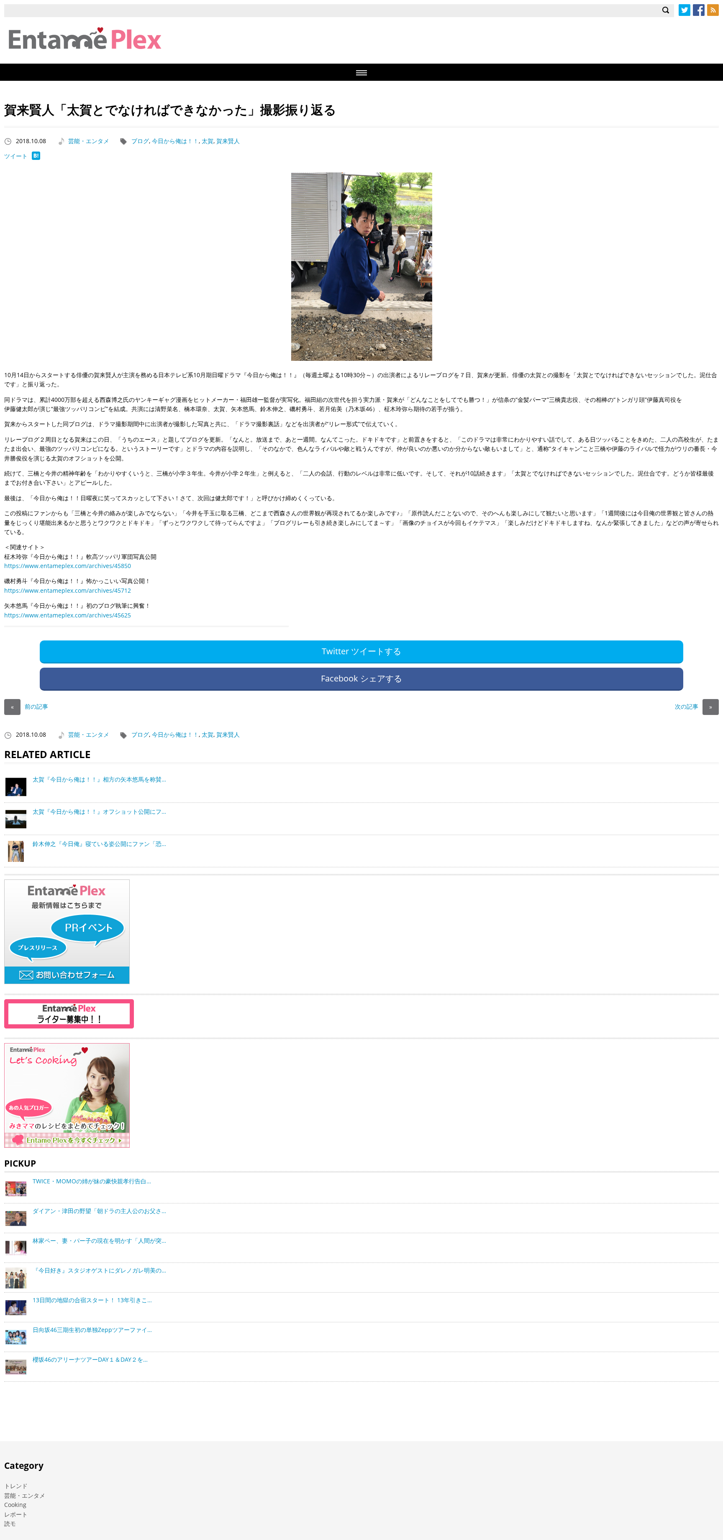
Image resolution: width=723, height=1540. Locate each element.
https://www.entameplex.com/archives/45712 (67, 590)
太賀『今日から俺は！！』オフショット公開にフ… (99, 811)
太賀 (207, 141)
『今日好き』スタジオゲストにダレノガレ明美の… (99, 1270)
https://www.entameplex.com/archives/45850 (67, 566)
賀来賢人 (228, 141)
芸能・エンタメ (88, 141)
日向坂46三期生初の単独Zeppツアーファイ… (92, 1330)
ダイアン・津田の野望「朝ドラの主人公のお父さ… (99, 1211)
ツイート (16, 156)
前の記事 (29, 706)
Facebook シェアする (361, 678)
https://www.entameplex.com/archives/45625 (67, 615)
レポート (16, 1514)
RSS (713, 10)
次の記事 (693, 706)
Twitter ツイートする (361, 651)
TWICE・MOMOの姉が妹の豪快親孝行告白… (92, 1181)
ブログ (140, 141)
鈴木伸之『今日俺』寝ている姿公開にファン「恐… (99, 844)
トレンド (16, 1486)
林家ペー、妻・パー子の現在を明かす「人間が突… (99, 1240)
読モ (10, 1523)
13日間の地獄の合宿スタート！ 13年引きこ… (92, 1300)
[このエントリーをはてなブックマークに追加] (36, 158)
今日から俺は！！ (175, 141)
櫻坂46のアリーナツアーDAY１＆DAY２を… (90, 1359)
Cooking (15, 1505)
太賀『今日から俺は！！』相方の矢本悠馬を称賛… (99, 779)
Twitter (684, 10)
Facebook (699, 10)
